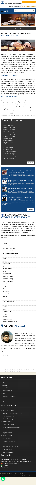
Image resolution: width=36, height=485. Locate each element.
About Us (5, 385)
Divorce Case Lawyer (9, 132)
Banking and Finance (8, 430)
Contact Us (6, 399)
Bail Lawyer (6, 145)
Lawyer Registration (28, 1)
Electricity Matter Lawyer (10, 156)
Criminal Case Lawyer (9, 129)
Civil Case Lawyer (8, 147)
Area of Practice (7, 388)
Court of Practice (7, 390)
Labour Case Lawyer (9, 125)
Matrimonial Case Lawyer (10, 151)
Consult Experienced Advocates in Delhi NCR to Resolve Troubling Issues (20, 198)
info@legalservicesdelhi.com (12, 463)
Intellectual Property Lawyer (10, 441)
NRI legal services (7, 438)
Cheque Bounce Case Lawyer (10, 446)
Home (4, 382)
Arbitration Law (7, 149)
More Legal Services (8, 452)
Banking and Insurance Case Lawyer (12, 413)
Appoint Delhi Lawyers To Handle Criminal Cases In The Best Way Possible (19, 171)
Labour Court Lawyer (8, 410)
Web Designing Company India (25, 475)
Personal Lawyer (7, 138)
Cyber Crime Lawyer (8, 158)
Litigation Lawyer (8, 143)
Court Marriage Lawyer (9, 134)
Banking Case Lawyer (9, 127)
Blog (4, 393)
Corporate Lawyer (8, 140)
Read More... (5, 178)
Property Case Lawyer (9, 136)
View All (30, 163)
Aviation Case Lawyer (9, 154)
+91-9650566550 (29, 6)
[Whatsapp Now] (3, 479)
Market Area (6, 402)
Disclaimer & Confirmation (10, 396)
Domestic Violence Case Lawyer (11, 427)
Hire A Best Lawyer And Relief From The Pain (20, 180)
